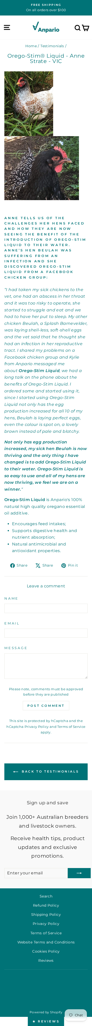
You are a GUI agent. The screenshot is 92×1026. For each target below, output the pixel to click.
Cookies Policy (46, 951)
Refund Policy (46, 905)
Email (12, 623)
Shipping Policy (46, 914)
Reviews (46, 960)
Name (11, 598)
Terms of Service (71, 727)
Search (46, 896)
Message (16, 648)
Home (31, 46)
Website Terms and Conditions (46, 942)
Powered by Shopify (46, 1012)
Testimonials (52, 46)
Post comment (46, 706)
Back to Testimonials (49, 771)
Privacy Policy (37, 727)
